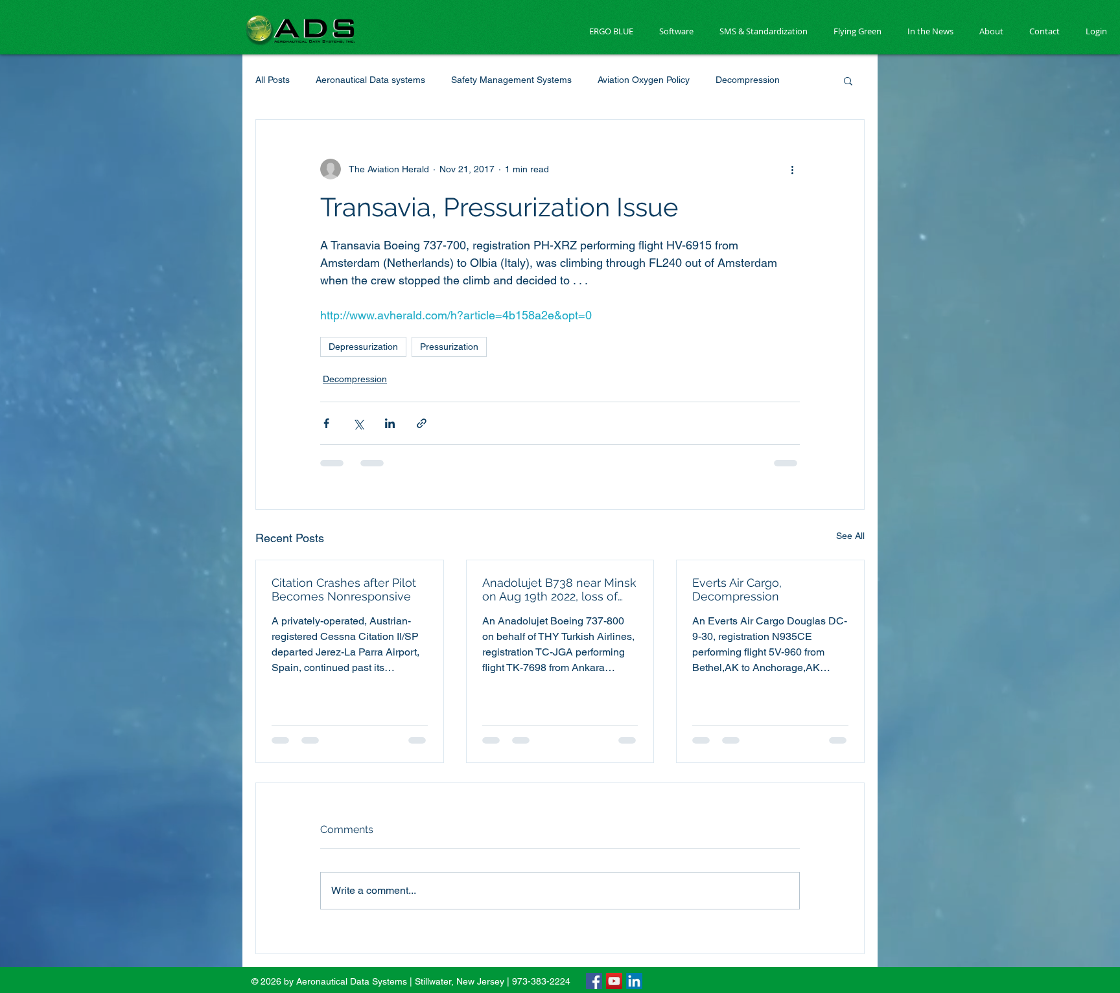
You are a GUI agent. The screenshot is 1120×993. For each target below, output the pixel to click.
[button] (848, 80)
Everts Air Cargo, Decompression (737, 589)
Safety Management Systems (511, 79)
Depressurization (363, 346)
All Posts (272, 79)
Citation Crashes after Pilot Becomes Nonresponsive (344, 589)
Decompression (748, 79)
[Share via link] (421, 423)
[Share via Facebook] (326, 423)
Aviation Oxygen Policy (644, 79)
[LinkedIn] (634, 981)
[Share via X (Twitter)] (358, 423)
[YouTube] (614, 981)
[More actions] (792, 169)
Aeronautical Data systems (370, 79)
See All (850, 536)
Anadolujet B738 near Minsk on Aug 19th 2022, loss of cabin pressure (559, 589)
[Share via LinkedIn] (390, 423)
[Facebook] (594, 981)
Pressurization (449, 346)
